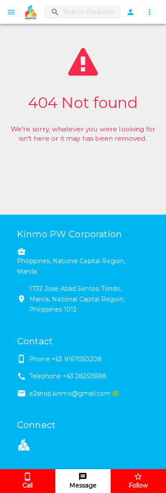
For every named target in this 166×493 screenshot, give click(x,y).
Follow (138, 485)
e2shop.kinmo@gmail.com (69, 393)
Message (83, 485)
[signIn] (130, 12)
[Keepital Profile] (24, 444)
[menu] (11, 12)
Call (28, 485)
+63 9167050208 (77, 359)
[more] (149, 12)
